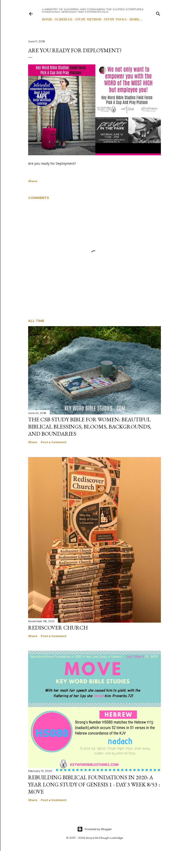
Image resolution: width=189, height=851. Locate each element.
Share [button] (32, 181)
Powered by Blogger (98, 829)
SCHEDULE (63, 19)
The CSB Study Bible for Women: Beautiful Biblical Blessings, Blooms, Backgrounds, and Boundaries (89, 426)
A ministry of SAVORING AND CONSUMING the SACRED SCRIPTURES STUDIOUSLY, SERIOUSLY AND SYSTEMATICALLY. (93, 10)
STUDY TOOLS (115, 19)
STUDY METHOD (88, 19)
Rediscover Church (58, 627)
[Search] (158, 12)
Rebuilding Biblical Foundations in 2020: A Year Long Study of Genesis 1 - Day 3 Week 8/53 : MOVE (94, 784)
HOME (47, 19)
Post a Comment (53, 442)
